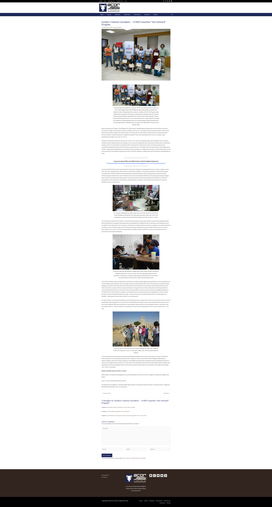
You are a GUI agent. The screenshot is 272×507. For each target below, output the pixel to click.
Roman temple (113, 229)
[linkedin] (158, 475)
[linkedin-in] (168, 1)
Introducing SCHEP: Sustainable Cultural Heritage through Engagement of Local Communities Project (136, 163)
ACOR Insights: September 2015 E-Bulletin (118, 411)
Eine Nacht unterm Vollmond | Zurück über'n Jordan (121, 407)
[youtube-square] (165, 475)
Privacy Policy (105, 475)
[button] (172, 14)
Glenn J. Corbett (105, 381)
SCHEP (111, 27)
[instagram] (166, 1)
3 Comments (105, 27)
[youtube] (171, 1)
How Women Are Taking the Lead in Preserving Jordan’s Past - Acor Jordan (126, 415)
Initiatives (162, 503)
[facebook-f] (164, 1)
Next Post (167, 393)
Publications (167, 501)
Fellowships (159, 501)
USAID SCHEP (131, 141)
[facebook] (151, 475)
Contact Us (104, 477)
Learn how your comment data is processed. (134, 458)
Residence (152, 501)
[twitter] (170, 1)
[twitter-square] (162, 475)
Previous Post (106, 393)
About (140, 501)
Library (146, 501)
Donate (168, 503)
